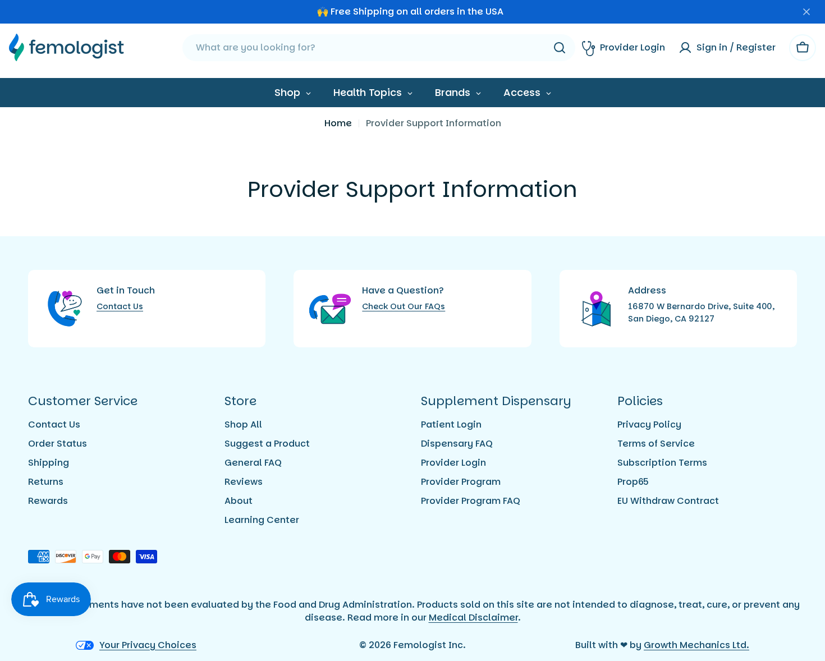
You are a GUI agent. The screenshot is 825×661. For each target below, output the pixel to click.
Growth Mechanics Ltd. (696, 645)
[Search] (559, 47)
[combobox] (378, 47)
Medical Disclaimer (473, 617)
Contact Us (120, 306)
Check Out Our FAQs (403, 306)
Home (338, 123)
